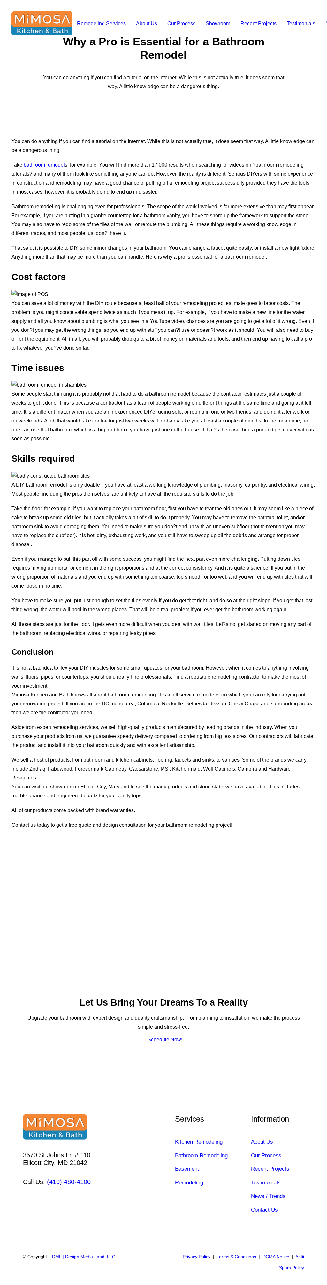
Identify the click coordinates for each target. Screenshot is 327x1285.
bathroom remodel (44, 165)
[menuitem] (101, 23)
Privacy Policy (196, 1256)
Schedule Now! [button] (165, 1039)
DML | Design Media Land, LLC (83, 1256)
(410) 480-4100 (69, 1181)
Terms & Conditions (236, 1256)
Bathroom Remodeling (201, 1155)
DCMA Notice (275, 1256)
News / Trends (268, 1196)
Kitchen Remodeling (199, 1142)
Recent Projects (258, 23)
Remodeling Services (101, 23)
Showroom (218, 23)
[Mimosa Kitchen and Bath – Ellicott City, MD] (41, 23)
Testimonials (301, 23)
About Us (146, 23)
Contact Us (264, 1210)
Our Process (181, 23)
